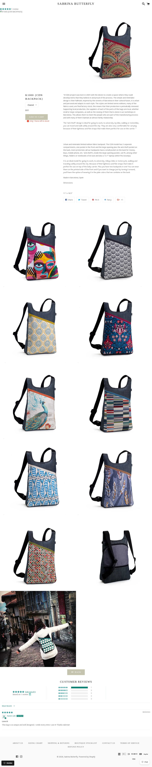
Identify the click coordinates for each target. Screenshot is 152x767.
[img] (7, 712)
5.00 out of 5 (30, 692)
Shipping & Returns (58, 743)
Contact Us (108, 743)
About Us (18, 743)
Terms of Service (129, 743)
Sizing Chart (35, 743)
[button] (5, 9)
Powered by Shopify (87, 756)
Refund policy (76, 747)
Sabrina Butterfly (75, 3)
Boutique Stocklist (86, 743)
